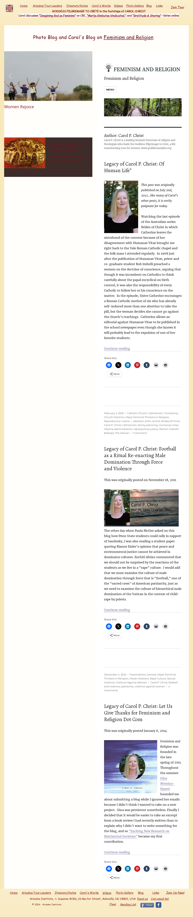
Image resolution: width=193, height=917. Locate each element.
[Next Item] (86, 76)
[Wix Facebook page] (158, 905)
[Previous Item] (10, 76)
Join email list (160, 899)
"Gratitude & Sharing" (146, 15)
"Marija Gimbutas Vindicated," (106, 15)
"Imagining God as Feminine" (57, 15)
